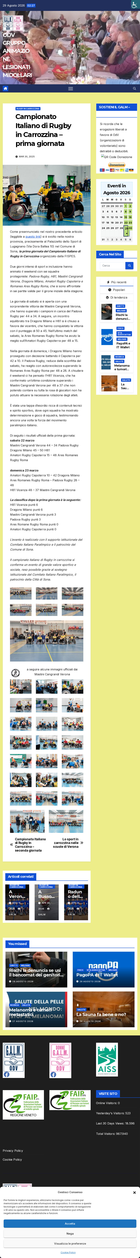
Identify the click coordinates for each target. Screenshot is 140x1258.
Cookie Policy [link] (68, 1252)
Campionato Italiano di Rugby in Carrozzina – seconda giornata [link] (30, 844)
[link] (135, 4)
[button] (134, 1192)
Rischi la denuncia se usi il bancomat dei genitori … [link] (35, 975)
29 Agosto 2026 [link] (23, 981)
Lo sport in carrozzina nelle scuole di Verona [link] (65, 842)
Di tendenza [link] (118, 297)
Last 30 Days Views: (110, 1123)
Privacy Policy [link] (13, 1150)
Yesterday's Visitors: (110, 1113)
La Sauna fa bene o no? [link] (101, 1014)
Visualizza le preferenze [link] (70, 1243)
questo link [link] (33, 236)
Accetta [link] (70, 1223)
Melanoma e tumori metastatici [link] (122, 369)
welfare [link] (121, 311)
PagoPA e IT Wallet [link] (123, 345)
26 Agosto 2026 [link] (90, 1021)
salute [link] (119, 361)
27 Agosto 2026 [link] (22, 1021)
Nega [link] (70, 1233)
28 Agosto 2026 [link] (90, 981)
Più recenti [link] (118, 282)
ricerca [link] (119, 357)
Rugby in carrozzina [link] (28, 109)
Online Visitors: (107, 1103)
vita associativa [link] (124, 334)
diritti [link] (120, 306)
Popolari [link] (118, 290)
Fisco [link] (120, 328)
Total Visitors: (106, 1134)
